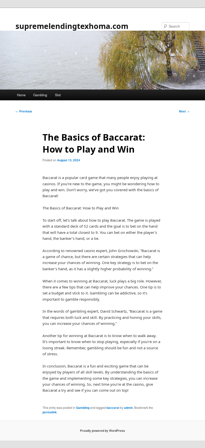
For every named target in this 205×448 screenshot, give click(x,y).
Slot (58, 94)
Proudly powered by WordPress (102, 430)
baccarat (112, 407)
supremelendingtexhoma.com (72, 26)
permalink (49, 412)
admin (128, 407)
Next (184, 111)
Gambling (40, 94)
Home (21, 94)
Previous (24, 111)
